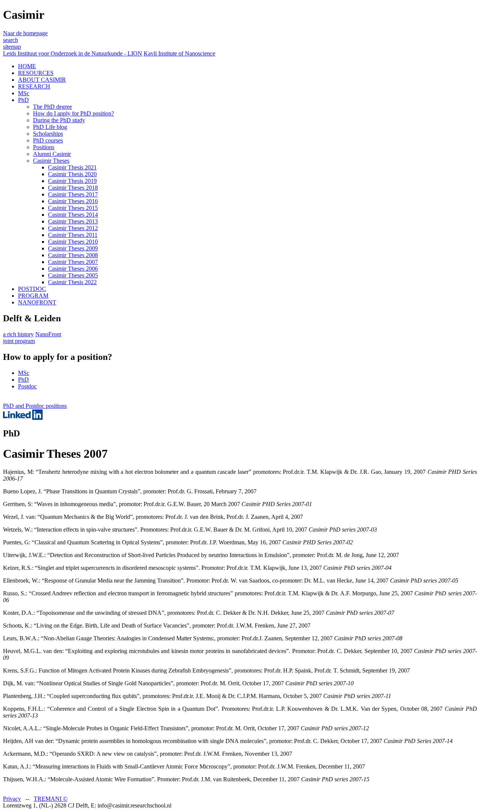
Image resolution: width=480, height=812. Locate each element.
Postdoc (27, 386)
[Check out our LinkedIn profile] (23, 418)
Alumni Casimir (52, 154)
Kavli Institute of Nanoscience (179, 53)
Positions (43, 147)
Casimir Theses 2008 (73, 255)
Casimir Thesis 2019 (72, 181)
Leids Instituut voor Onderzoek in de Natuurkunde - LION (72, 53)
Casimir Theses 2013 (73, 221)
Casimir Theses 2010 (73, 241)
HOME (27, 66)
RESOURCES (36, 73)
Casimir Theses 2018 (73, 187)
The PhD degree (52, 106)
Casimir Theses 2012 (73, 228)
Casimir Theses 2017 (73, 194)
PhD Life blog (50, 127)
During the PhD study (59, 120)
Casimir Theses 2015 (73, 208)
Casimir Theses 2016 (73, 201)
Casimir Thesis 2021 (72, 167)
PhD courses (48, 140)
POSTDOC (32, 289)
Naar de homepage (25, 33)
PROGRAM (33, 295)
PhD (23, 100)
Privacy (12, 799)
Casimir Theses (51, 160)
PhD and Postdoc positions (35, 406)
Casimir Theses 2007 (73, 262)
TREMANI (51, 799)
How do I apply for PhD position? (73, 113)
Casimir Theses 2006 (73, 268)
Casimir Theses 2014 (73, 214)
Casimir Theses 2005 (73, 275)
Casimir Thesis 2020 (72, 174)
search (10, 40)
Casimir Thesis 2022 (72, 282)
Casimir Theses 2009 (73, 248)
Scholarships (48, 133)
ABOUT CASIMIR (42, 79)
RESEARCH (34, 86)
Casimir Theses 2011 (73, 235)
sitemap (12, 46)
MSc (23, 93)
